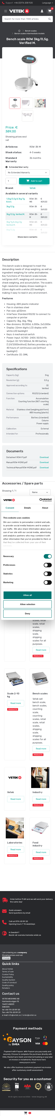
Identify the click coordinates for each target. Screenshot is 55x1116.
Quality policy (8, 985)
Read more (41, 650)
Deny (27, 613)
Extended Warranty (18, 167)
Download (44, 457)
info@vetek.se (14, 1015)
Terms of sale (8, 972)
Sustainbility (7, 977)
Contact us (10, 994)
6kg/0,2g (10, 230)
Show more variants (27, 237)
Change (6, 958)
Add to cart (36, 181)
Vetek (33, 188)
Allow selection (27, 604)
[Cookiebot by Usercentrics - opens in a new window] (39, 500)
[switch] (48, 565)
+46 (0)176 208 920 (23, 3)
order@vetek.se (29, 1015)
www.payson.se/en (27, 1062)
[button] (49, 1087)
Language (46, 3)
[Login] (42, 11)
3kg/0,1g (10, 206)
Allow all (27, 595)
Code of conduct (9, 982)
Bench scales (31, 31)
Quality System (8, 980)
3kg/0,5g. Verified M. (15, 214)
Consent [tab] (10, 508)
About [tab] (45, 508)
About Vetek (7, 969)
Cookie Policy (8, 974)
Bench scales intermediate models (30, 33)
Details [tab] (27, 508)
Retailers (6, 988)
